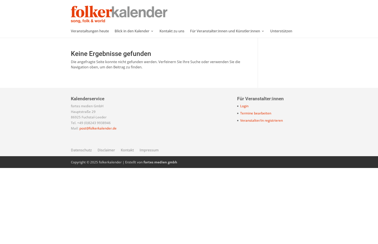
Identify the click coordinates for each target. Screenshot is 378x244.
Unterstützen (281, 31)
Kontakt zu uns (171, 31)
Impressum (149, 150)
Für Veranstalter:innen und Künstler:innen (225, 31)
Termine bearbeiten (255, 113)
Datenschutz (81, 150)
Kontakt (127, 150)
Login (244, 106)
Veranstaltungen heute (90, 31)
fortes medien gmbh (160, 162)
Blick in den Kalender (132, 31)
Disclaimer (106, 150)
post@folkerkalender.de (98, 128)
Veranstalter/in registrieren (261, 120)
